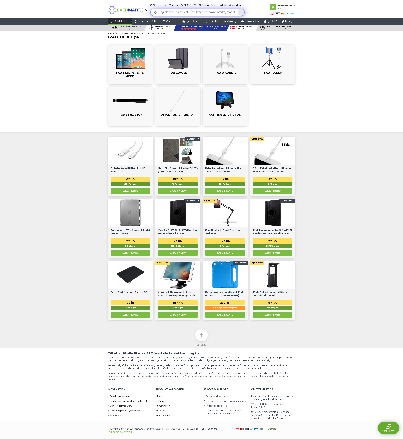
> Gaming (160, 410)
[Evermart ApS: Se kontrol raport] (271, 428)
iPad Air (116, 82)
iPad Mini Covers (188, 82)
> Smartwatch (163, 406)
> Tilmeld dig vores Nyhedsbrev (124, 410)
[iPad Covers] (177, 64)
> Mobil (159, 396)
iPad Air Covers (167, 82)
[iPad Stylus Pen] (130, 106)
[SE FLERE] (201, 335)
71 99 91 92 (190, 5)
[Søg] (241, 12)
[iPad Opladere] (225, 64)
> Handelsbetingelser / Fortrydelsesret (127, 401)
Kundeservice (239, 5)
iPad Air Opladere (215, 82)
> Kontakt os (114, 415)
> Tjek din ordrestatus (119, 396)
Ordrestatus (159, 5)
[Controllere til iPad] (225, 106)
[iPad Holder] (272, 64)
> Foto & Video (163, 415)
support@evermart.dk (121, 431)
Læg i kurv (130, 190)
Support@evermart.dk (214, 5)
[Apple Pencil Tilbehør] (177, 106)
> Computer (162, 401)
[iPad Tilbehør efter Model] (130, 64)
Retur (175, 5)
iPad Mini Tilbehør (141, 82)
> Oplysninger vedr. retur (120, 406)
